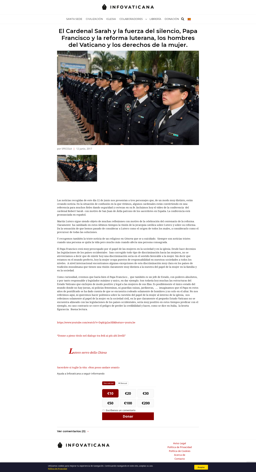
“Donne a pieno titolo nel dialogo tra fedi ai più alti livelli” (91, 335)
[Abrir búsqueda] (182, 19)
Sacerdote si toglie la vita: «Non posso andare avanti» (88, 367)
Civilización (94, 19)
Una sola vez (109, 383)
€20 (128, 393)
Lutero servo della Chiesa (88, 352)
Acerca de (179, 455)
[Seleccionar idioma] (189, 19)
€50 (110, 403)
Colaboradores (131, 19)
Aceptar (201, 467)
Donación (172, 19)
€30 (146, 393)
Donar (128, 416)
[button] (73, 431)
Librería (155, 19)
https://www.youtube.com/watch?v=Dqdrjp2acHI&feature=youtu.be (96, 322)
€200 (146, 403)
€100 (128, 403)
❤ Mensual (122, 383)
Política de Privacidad (179, 447)
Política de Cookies (179, 451)
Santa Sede (74, 19)
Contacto (180, 458)
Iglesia (111, 19)
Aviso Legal (179, 443)
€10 (110, 393)
